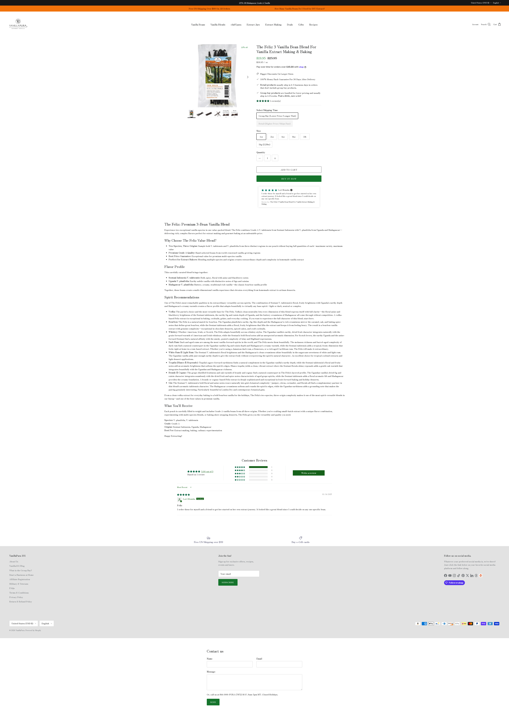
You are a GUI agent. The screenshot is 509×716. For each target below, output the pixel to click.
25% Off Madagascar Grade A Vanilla (254, 2)
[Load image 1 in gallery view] (219, 75)
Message (211, 671)
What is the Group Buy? (20, 570)
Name (209, 658)
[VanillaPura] (18, 24)
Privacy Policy (16, 597)
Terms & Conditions (19, 592)
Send (213, 702)
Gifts (301, 24)
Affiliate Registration (19, 579)
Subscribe (228, 582)
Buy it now (289, 178)
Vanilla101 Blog (17, 565)
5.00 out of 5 (207, 471)
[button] (263, 100)
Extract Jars (253, 24)
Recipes (313, 24)
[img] (183, 494)
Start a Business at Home (21, 574)
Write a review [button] (308, 473)
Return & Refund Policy (20, 601)
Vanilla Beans (198, 24)
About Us (13, 561)
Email (259, 658)
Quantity (260, 152)
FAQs (12, 588)
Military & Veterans (18, 583)
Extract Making (273, 24)
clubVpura (236, 24)
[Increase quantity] (275, 158)
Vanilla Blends (217, 24)
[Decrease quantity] (259, 158)
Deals (290, 24)
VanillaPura (20, 630)
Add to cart (289, 169)
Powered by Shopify (33, 630)
